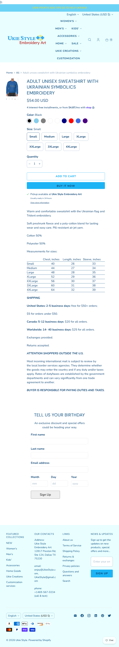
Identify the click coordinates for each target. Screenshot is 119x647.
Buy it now (66, 186)
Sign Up (45, 495)
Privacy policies (71, 566)
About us (68, 540)
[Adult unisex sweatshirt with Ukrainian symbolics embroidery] (12, 82)
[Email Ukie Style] (75, 615)
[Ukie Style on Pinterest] (102, 615)
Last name (37, 449)
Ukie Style (21, 640)
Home (60, 43)
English (71, 14)
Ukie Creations (67, 51)
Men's (59, 28)
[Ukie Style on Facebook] (82, 615)
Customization (68, 58)
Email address (40, 463)
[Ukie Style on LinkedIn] (95, 615)
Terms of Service (72, 545)
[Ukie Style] (26, 40)
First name (38, 434)
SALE (75, 43)
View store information (39, 203)
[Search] (89, 40)
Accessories (67, 36)
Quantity (32, 156)
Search (66, 581)
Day (53, 477)
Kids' (75, 28)
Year (74, 477)
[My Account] (98, 40)
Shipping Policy (71, 551)
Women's (67, 21)
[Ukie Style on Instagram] (89, 615)
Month (35, 477)
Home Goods (13, 571)
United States (96, 14)
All (17, 72)
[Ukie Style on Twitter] (109, 615)
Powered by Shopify (40, 640)
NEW (9, 543)
